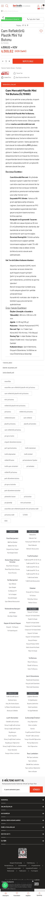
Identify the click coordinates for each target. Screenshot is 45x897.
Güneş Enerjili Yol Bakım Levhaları (12, 746)
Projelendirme (36, 865)
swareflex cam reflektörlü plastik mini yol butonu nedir (21, 509)
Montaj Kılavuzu (8, 865)
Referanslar (10, 871)
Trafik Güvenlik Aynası (12, 696)
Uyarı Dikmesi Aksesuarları (12, 601)
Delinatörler (32, 535)
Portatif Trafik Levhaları (32, 736)
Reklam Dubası (32, 602)
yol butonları (28, 497)
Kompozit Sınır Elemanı (32, 592)
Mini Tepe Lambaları (32, 757)
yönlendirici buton (10, 497)
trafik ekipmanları (10, 454)
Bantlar (32, 729)
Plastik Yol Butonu (33, 665)
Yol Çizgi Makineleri (33, 710)
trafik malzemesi (30, 448)
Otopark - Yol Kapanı (12, 627)
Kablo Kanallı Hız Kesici (32, 647)
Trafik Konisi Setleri (32, 577)
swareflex (7, 381)
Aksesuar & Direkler (12, 710)
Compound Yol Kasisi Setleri (32, 626)
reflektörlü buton (9, 418)
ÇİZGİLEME (32, 693)
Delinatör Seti (32, 538)
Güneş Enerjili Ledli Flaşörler (12, 729)
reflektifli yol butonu (10, 472)
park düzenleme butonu (11, 478)
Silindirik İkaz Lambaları (32, 764)
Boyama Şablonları (32, 703)
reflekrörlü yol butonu (26, 412)
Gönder (36, 789)
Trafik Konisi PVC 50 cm (32, 563)
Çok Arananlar (22, 865)
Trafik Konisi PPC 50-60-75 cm (32, 560)
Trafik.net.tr (22, 871)
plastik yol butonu (10, 424)
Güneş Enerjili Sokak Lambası (12, 739)
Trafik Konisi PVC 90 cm (32, 574)
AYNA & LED (12, 693)
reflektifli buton (9, 460)
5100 (5, 521)
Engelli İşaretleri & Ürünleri (32, 732)
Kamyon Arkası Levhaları (12, 753)
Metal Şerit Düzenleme (33, 687)
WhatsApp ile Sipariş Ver (12, 19)
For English (34, 871)
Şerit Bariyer (12, 612)
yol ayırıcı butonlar (10, 484)
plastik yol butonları (30, 424)
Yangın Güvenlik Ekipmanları (33, 739)
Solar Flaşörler (12, 736)
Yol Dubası (33, 595)
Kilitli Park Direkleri (12, 542)
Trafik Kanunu (31, 863)
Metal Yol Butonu (32, 662)
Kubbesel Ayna (12, 700)
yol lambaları (30, 466)
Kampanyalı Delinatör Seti (32, 542)
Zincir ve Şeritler (32, 725)
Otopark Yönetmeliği (16, 863)
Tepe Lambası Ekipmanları (32, 768)
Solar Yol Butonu (32, 669)
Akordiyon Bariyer (12, 616)
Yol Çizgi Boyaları (32, 700)
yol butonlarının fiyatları (30, 460)
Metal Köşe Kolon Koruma (12, 569)
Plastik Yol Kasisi (32, 619)
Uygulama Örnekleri (32, 868)
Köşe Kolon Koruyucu (12, 566)
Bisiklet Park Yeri (12, 546)
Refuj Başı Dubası (33, 599)
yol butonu (7, 412)
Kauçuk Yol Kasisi (33, 612)
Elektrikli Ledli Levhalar (12, 721)
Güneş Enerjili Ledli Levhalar (12, 725)
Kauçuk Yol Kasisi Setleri (32, 615)
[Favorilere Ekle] (41, 31)
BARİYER (12, 531)
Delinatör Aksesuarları (32, 549)
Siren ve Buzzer (32, 771)
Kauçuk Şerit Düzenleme (32, 683)
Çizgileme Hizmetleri (33, 696)
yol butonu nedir (9, 515)
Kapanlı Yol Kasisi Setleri (32, 637)
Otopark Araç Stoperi (12, 549)
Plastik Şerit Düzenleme (32, 680)
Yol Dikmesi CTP (12, 591)
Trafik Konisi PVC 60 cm (32, 567)
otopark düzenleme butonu (12, 442)
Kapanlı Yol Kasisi (33, 633)
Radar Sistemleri (12, 750)
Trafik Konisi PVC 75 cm (32, 570)
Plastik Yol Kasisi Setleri (32, 623)
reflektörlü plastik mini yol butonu (14, 406)
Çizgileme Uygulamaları (14, 868)
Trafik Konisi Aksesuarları (33, 581)
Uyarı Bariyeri (12, 587)
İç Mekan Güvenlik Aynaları (12, 707)
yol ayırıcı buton (9, 436)
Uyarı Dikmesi (12, 584)
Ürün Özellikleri (9, 84)
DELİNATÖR (32, 531)
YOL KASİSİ (32, 609)
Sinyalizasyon (12, 732)
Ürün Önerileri (8, 373)
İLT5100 (25, 515)
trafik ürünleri (28, 454)
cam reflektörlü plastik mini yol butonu (16, 393)
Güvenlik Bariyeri (12, 598)
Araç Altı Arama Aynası (12, 703)
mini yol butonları (25, 503)
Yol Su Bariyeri (12, 594)
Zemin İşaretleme (32, 707)
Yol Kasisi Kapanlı (12, 630)
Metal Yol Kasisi (32, 651)
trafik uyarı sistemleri (11, 466)
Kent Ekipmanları (32, 746)
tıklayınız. (13, 888)
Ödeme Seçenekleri (10, 368)
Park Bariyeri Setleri (12, 553)
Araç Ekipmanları (32, 721)
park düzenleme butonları (12, 490)
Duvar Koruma (12, 573)
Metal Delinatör (32, 545)
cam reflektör (27, 418)
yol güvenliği (8, 503)
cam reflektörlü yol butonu (12, 430)
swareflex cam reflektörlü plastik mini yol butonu (19, 387)
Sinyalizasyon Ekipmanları (12, 743)
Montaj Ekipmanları (32, 743)
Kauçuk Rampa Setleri (32, 644)
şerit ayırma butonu (10, 448)
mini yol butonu (9, 399)
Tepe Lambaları (32, 761)
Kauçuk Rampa (32, 640)
